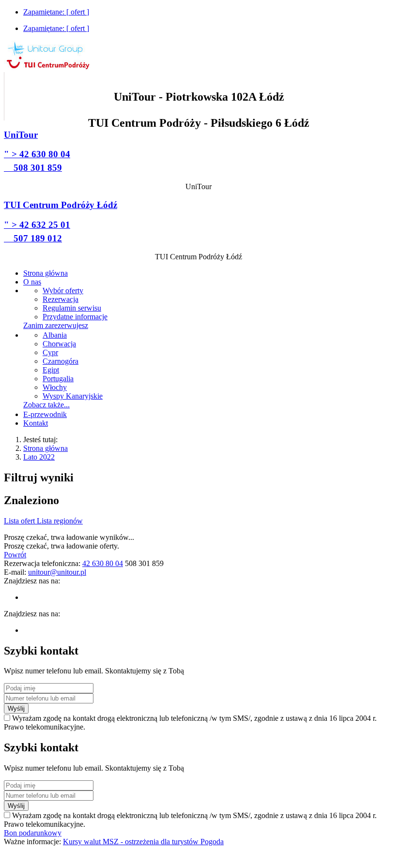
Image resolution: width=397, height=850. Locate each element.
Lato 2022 (39, 457)
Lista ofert (20, 521)
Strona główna (45, 448)
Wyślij (16, 708)
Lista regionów (60, 521)
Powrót (15, 555)
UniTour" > (37, 151)
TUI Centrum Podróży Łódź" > (60, 221)
